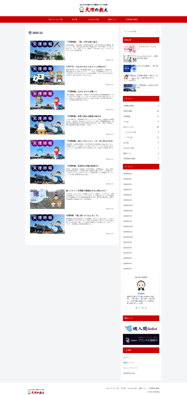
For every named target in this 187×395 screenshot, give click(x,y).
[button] (157, 31)
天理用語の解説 (154, 388)
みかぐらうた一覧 (112, 388)
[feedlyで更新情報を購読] (142, 307)
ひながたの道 (132, 388)
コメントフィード (130, 368)
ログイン (126, 357)
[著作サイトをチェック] (136, 307)
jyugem (141, 293)
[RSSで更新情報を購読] (145, 307)
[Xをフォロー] (139, 307)
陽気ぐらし (143, 388)
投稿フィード (128, 363)
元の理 (123, 388)
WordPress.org (129, 373)
